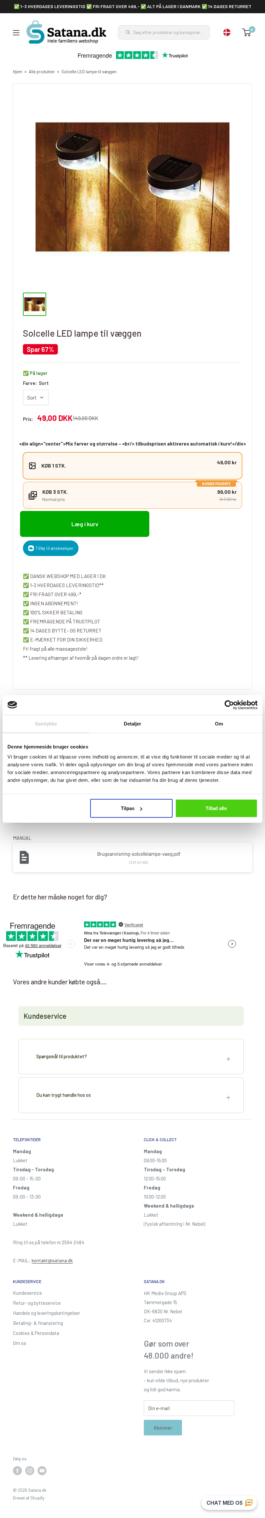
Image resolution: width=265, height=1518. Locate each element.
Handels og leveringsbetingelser (46, 1313)
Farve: (36, 383)
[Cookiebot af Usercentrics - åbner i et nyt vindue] (229, 705)
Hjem (17, 71)
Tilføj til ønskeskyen (54, 548)
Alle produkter (42, 71)
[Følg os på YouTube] (42, 1470)
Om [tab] (219, 723)
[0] (247, 32)
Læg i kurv (84, 523)
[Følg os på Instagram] (29, 1470)
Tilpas (127, 808)
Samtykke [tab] (46, 723)
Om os (19, 1343)
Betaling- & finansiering (38, 1323)
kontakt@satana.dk (52, 1260)
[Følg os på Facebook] (17, 1470)
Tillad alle (216, 808)
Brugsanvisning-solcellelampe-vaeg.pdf (139, 854)
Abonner (163, 1428)
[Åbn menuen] (16, 32)
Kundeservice (27, 1293)
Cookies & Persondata (36, 1333)
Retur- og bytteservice (37, 1303)
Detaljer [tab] (133, 723)
